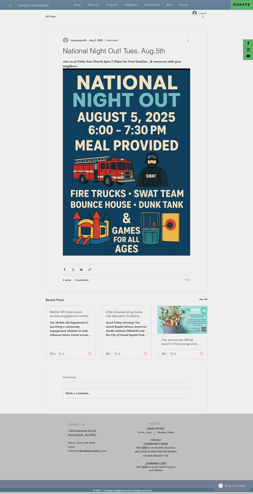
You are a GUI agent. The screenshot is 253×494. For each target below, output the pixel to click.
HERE (144, 447)
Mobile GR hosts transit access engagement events (69, 314)
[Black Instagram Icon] (248, 49)
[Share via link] (89, 269)
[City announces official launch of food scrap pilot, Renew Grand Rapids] (182, 320)
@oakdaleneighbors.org (93, 450)
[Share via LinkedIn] (81, 269)
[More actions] (188, 40)
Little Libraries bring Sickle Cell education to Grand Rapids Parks (124, 314)
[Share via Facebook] (64, 269)
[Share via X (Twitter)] (73, 269)
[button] (152, 5)
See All (203, 299)
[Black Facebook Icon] (248, 43)
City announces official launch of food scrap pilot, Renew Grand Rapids (180, 342)
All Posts (50, 16)
